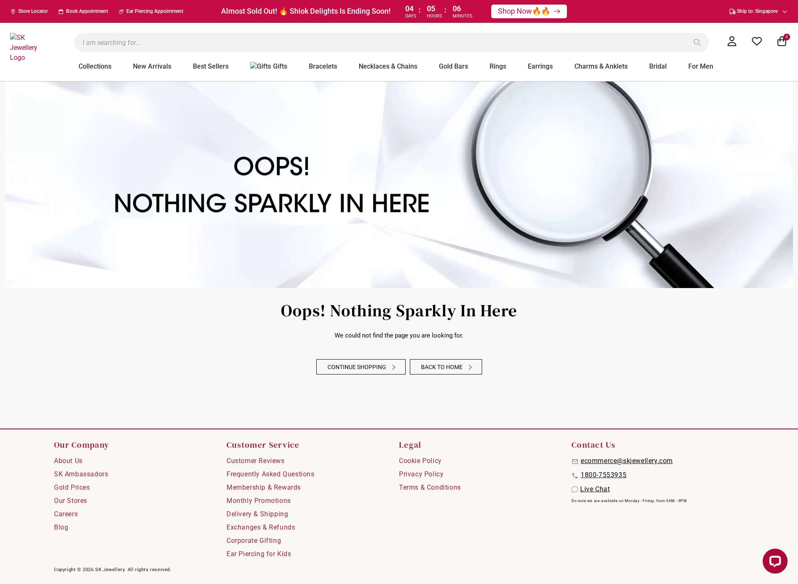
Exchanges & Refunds (261, 527)
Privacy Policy (421, 474)
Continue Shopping (357, 367)
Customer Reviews (256, 461)
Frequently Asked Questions (271, 474)
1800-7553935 (603, 475)
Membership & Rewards (264, 487)
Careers (66, 514)
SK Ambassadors (81, 474)
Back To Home (442, 367)
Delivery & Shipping (257, 514)
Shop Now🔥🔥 (525, 11)
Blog (61, 527)
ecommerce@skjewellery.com (627, 461)
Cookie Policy (420, 461)
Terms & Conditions (430, 487)
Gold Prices (72, 487)
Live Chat (595, 489)
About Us (68, 461)
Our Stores (70, 501)
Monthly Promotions (259, 501)
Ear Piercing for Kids (259, 554)
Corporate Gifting (254, 541)
